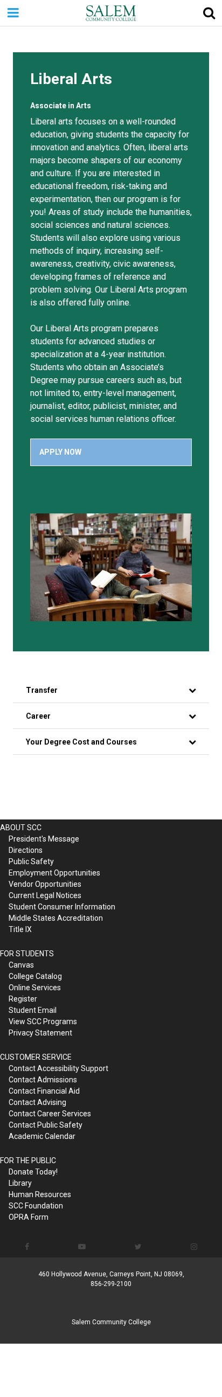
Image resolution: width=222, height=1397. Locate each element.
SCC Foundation (36, 1205)
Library (20, 1183)
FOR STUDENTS (27, 953)
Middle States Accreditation (56, 918)
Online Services (35, 987)
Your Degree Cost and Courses (81, 742)
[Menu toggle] (13, 13)
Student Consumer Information (62, 906)
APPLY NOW (60, 452)
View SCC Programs (43, 1021)
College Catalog (35, 976)
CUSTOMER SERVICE (36, 1057)
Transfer (42, 690)
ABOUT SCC (20, 827)
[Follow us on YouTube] (81, 1246)
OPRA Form (28, 1217)
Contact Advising (37, 1102)
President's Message (44, 839)
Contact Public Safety (45, 1125)
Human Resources (40, 1194)
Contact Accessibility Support (58, 1068)
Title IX (20, 929)
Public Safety (31, 861)
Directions (26, 850)
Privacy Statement (40, 1032)
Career (38, 716)
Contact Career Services (50, 1113)
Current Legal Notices (45, 895)
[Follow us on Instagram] (194, 1246)
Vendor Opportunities (45, 884)
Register (23, 999)
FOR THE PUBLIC (28, 1160)
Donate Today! (33, 1171)
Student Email (33, 1010)
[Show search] (209, 13)
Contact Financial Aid (44, 1091)
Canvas (21, 965)
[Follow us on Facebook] (26, 1246)
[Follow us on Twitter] (138, 1246)
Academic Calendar (42, 1136)
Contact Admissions (43, 1079)
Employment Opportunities (54, 872)
